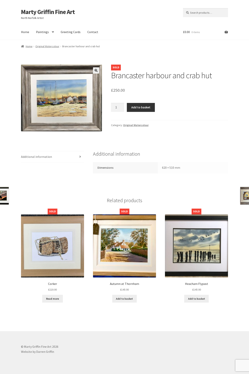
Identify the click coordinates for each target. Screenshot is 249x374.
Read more (52, 298)
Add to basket (140, 107)
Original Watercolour (47, 46)
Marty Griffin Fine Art (48, 12)
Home (25, 32)
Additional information (36, 157)
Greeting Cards (71, 32)
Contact (92, 32)
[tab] (52, 157)
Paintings (42, 32)
